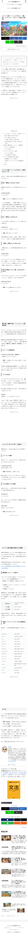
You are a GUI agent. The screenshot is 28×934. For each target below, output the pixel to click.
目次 (12, 131)
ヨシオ (9, 746)
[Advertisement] (14, 113)
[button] (18, 42)
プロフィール (7, 927)
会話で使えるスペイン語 (7, 802)
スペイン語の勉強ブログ (14, 1)
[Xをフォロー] (11, 764)
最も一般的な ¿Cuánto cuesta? (11, 135)
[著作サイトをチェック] (9, 764)
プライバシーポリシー (14, 929)
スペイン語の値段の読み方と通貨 (11, 156)
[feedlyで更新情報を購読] (13, 764)
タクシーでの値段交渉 (10, 147)
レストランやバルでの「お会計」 (11, 151)
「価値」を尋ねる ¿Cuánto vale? (12, 139)
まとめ (5, 164)
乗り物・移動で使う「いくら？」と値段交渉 (13, 145)
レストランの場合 (9, 153)
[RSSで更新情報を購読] (15, 764)
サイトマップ (21, 927)
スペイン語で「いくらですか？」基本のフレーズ (14, 133)
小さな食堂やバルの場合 (10, 154)
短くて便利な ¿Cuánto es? (11, 137)
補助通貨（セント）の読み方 (11, 158)
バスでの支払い (8, 149)
